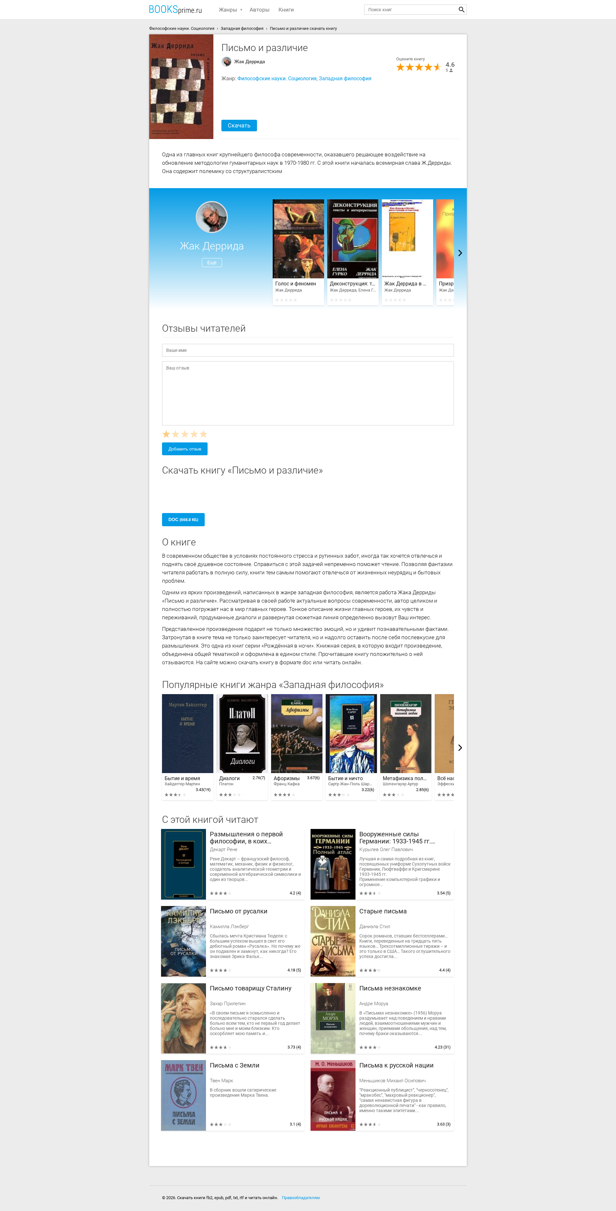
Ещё (212, 263)
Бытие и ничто (351, 781)
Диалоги (229, 781)
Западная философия (345, 78)
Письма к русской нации (396, 1065)
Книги (286, 9)
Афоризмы (287, 781)
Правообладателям (301, 1197)
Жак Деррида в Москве (407, 284)
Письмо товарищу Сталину (250, 988)
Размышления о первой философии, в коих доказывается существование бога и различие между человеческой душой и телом (255, 838)
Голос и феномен (295, 284)
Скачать (239, 125)
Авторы (260, 9)
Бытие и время (182, 781)
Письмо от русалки (239, 911)
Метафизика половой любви (406, 781)
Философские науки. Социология (277, 78)
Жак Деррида (249, 62)
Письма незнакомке (390, 988)
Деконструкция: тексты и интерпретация (353, 284)
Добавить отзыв (184, 448)
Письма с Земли (235, 1065)
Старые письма (383, 911)
